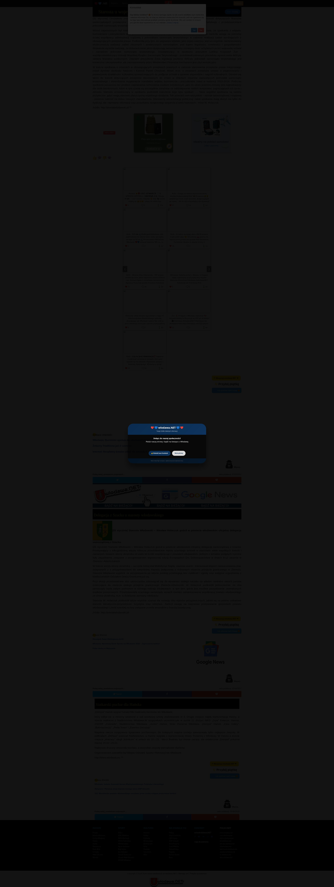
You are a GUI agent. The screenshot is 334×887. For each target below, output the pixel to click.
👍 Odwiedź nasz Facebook (159, 453)
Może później (179, 453)
